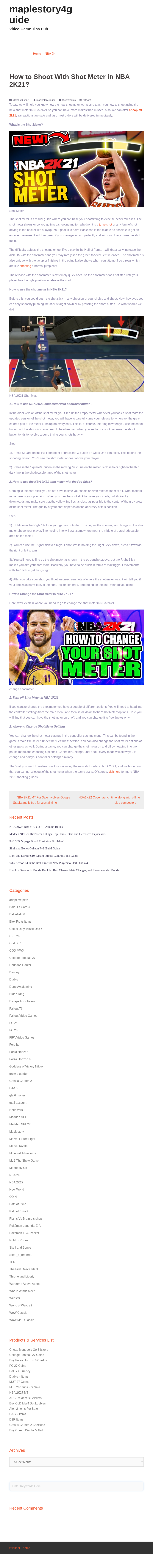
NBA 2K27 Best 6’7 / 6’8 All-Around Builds (36, 826)
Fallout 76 (16, 1008)
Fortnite (14, 1044)
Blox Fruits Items (20, 921)
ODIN (13, 1196)
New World (16, 1189)
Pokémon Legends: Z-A (25, 1225)
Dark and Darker (20, 965)
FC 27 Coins (17, 1365)
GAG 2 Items (17, 1414)
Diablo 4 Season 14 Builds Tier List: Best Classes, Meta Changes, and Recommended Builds (64, 870)
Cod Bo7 (15, 943)
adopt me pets (18, 900)
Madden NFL (18, 1117)
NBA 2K (50, 53)
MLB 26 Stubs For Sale (24, 1387)
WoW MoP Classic (21, 1320)
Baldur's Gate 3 (19, 907)
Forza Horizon (18, 1051)
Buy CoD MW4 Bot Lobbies (27, 1403)
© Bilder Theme (19, 1548)
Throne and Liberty (21, 1276)
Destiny (14, 972)
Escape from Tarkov (22, 1001)
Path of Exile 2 (19, 1211)
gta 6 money (17, 1095)
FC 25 (13, 1023)
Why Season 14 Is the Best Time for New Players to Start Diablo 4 (48, 863)
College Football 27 (22, 957)
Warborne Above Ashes (24, 1283)
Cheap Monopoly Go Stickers (28, 1349)
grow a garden (18, 1073)
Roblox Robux (18, 1240)
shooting (25, 266)
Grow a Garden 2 (20, 1080)
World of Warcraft (20, 1305)
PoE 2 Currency (19, 1371)
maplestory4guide (40, 14)
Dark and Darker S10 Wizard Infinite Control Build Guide (43, 855)
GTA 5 (13, 1088)
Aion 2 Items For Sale (23, 1408)
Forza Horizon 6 (20, 1059)
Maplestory (16, 1131)
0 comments (69, 100)
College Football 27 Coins (26, 1354)
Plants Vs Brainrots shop (25, 1218)
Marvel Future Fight (22, 1138)
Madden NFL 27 (20, 1124)
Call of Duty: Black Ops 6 (25, 928)
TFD (12, 1262)
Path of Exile (17, 1204)
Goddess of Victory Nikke (26, 1066)
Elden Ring (16, 994)
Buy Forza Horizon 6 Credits (28, 1360)
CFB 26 (14, 936)
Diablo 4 (15, 979)
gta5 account (17, 1102)
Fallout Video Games (23, 1015)
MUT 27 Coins (19, 1381)
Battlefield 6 (17, 914)
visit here (115, 771)
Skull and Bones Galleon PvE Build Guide (34, 848)
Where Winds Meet (22, 1291)
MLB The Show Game (24, 1160)
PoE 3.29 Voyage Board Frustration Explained (36, 841)
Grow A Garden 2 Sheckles (27, 1424)
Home (37, 53)
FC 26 (13, 1030)
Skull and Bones (20, 1247)
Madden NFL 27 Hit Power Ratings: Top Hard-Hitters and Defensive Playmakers (57, 834)
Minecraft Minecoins (22, 1153)
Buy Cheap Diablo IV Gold (26, 1430)
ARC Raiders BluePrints (25, 1398)
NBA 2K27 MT (18, 1392)
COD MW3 (16, 950)
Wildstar (14, 1298)
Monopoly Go (18, 1167)
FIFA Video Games (21, 1037)
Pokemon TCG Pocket (24, 1233)
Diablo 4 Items (18, 1376)
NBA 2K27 (16, 1182)
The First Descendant (23, 1269)
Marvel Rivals (18, 1146)
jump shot (105, 224)
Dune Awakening (20, 986)
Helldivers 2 (17, 1110)
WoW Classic (18, 1312)
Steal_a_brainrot (20, 1254)
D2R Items (16, 1419)
